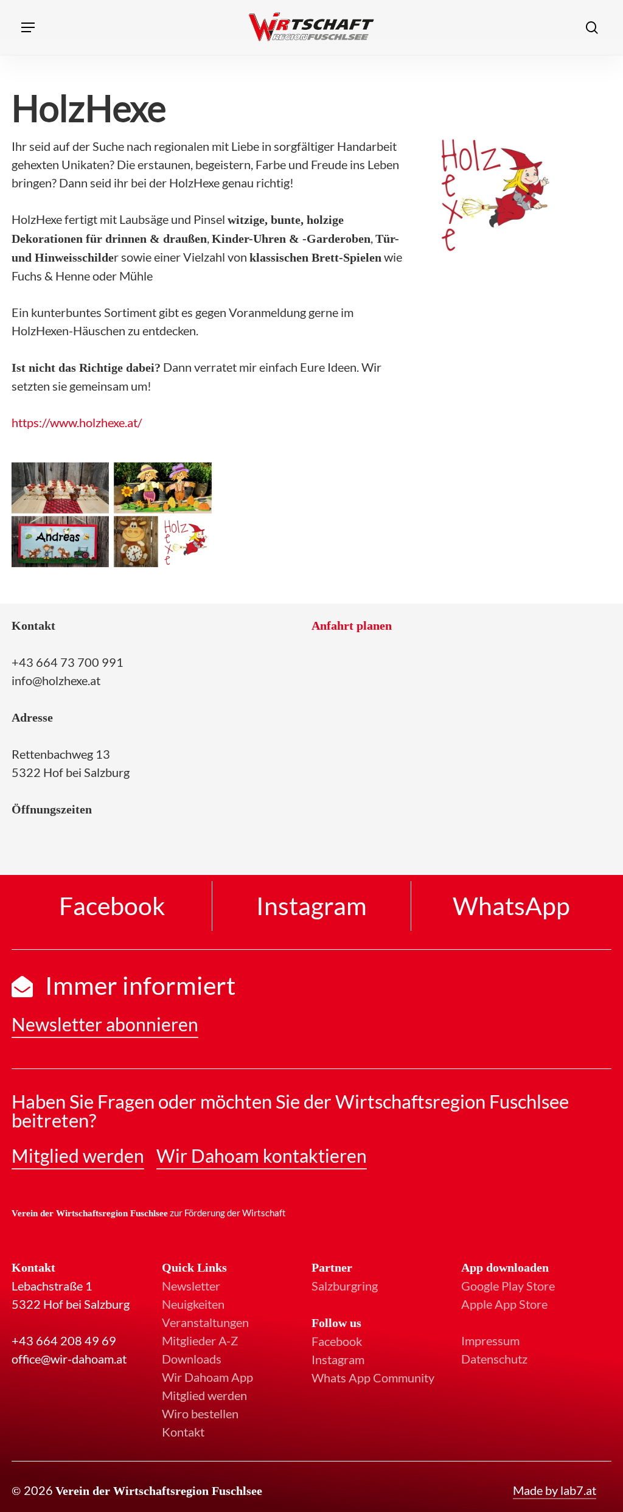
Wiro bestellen (200, 1413)
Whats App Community (373, 1377)
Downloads (191, 1358)
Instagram (338, 1359)
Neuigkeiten (193, 1304)
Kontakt (183, 1431)
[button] (28, 27)
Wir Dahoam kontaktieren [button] (261, 1155)
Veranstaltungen (205, 1322)
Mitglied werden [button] (78, 1155)
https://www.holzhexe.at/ (77, 422)
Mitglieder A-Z (200, 1340)
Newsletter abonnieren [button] (105, 1024)
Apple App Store (504, 1304)
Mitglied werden (204, 1395)
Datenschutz (494, 1358)
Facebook (337, 1341)
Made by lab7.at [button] (554, 1490)
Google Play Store (508, 1285)
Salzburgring (345, 1285)
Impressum (490, 1340)
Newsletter (191, 1285)
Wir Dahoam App (207, 1377)
